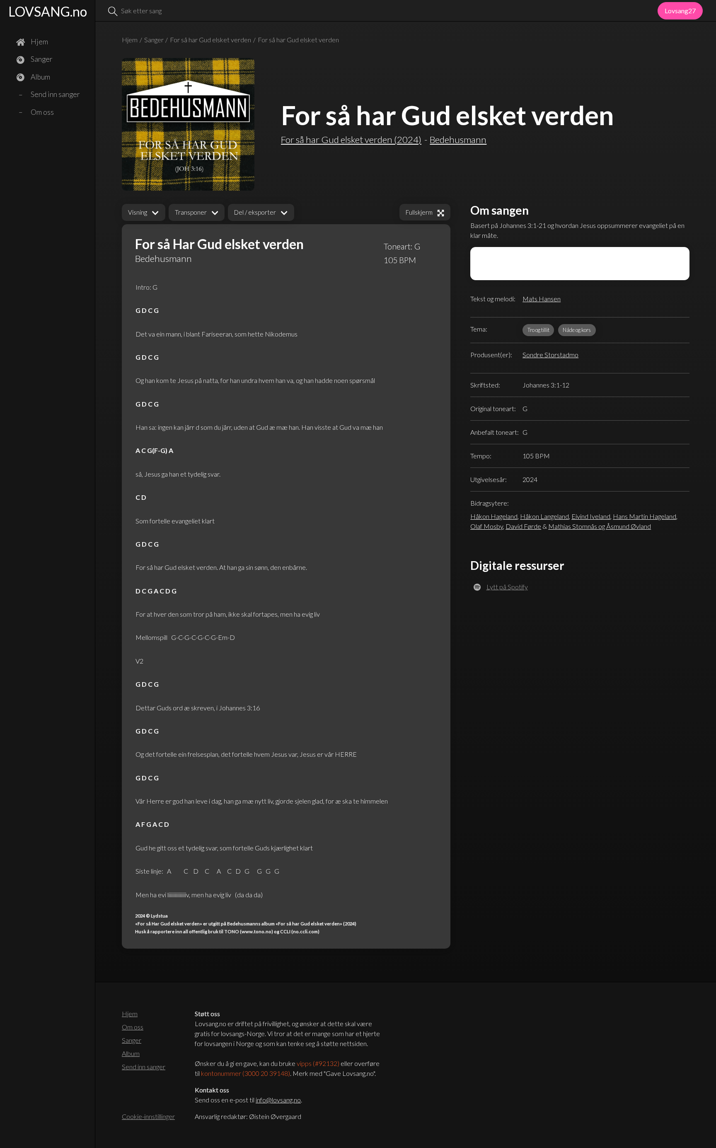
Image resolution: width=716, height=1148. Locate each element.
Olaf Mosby (486, 526)
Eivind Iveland (590, 516)
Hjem (130, 40)
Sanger (154, 40)
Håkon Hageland (494, 516)
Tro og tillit (538, 330)
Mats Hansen (541, 299)
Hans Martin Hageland (644, 516)
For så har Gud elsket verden (210, 40)
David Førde (523, 526)
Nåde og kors (577, 330)
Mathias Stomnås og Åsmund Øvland (599, 526)
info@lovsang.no (278, 1100)
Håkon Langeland (544, 516)
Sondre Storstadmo (550, 354)
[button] (143, 212)
